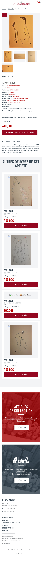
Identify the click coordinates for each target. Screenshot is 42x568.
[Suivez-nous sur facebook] (16, 553)
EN (40, 2)
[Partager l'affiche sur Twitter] (12, 76)
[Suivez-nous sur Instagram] (21, 553)
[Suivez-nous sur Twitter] (18, 553)
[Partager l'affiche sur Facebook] (10, 76)
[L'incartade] (21, 5)
